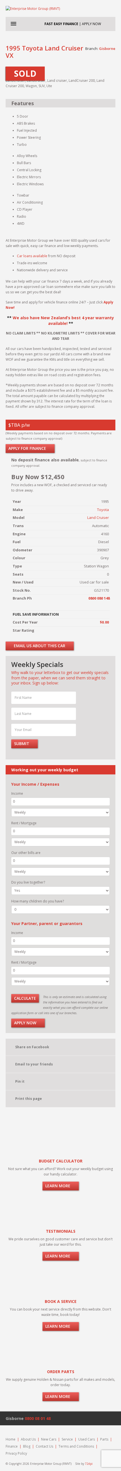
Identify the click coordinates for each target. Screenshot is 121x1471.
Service (67, 1439)
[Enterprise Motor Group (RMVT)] (60, 8)
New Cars (48, 1439)
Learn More (58, 1185)
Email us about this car (39, 645)
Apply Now (25, 1022)
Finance (12, 1446)
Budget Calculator (60, 1161)
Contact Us (44, 1446)
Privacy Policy (16, 1453)
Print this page (28, 1098)
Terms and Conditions (76, 1446)
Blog (26, 1446)
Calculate (25, 998)
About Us (28, 1439)
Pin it (19, 1081)
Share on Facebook (32, 1047)
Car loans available (32, 256)
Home (10, 1439)
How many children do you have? (37, 901)
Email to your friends (34, 1064)
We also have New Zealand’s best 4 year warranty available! (63, 320)
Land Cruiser (98, 517)
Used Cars (86, 1439)
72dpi (89, 1464)
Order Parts (60, 1371)
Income (17, 793)
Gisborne (107, 48)
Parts (104, 1439)
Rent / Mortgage (24, 823)
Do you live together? (28, 882)
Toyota (103, 509)
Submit (22, 743)
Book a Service (61, 1301)
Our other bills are (26, 852)
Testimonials (60, 1231)
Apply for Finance (27, 448)
